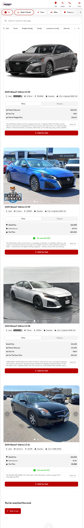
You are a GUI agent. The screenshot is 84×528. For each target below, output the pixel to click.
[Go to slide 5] (48, 201)
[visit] (55, 3)
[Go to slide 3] (41, 201)
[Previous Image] (7, 61)
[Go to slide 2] (43, 86)
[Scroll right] (80, 12)
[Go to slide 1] (39, 86)
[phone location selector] (69, 3)
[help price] (7, 232)
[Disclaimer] (7, 110)
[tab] (23, 104)
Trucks (15, 28)
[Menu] (79, 3)
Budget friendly (27, 28)
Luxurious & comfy (52, 28)
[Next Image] (76, 61)
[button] (55, 4)
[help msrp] (7, 224)
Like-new (66, 28)
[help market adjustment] (7, 228)
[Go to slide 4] (45, 201)
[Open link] (18, 96)
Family (39, 28)
